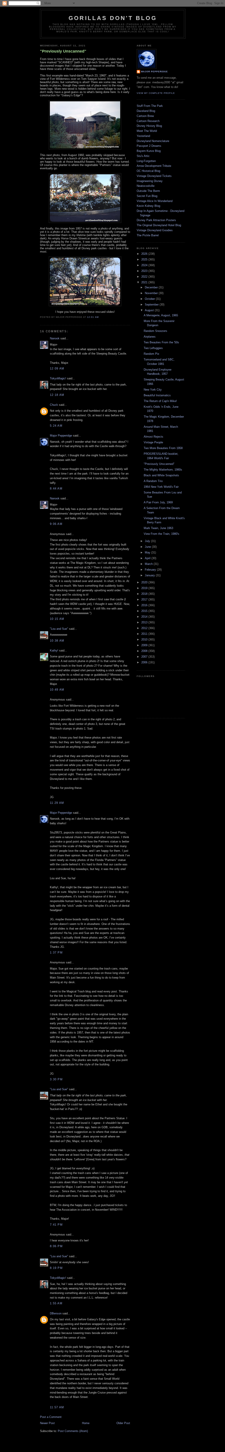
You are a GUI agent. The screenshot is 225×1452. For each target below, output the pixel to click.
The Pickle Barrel (148, 235)
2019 (144, 588)
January (150, 575)
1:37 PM (56, 952)
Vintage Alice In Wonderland (154, 201)
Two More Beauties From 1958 (163, 448)
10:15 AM (57, 618)
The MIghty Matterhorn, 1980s (163, 469)
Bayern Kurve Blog (149, 151)
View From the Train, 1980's (161, 533)
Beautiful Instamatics (157, 395)
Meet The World (147, 131)
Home (85, 1423)
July (148, 541)
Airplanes (150, 336)
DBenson (56, 1313)
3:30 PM (56, 1079)
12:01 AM (92, 317)
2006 (144, 662)
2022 (144, 276)
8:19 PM (56, 1268)
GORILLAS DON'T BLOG (113, 18)
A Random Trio (153, 481)
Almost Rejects (153, 436)
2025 (144, 259)
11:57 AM (57, 1407)
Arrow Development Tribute (154, 165)
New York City (153, 389)
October (150, 298)
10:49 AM (57, 689)
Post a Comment (51, 1417)
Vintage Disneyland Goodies (155, 230)
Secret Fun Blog (147, 196)
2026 (144, 253)
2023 (144, 271)
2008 (144, 651)
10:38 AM (57, 640)
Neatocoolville (145, 185)
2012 (144, 628)
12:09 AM (57, 368)
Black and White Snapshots (161, 475)
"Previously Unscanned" (63, 51)
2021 (144, 282)
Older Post (123, 1423)
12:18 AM (57, 395)
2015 (144, 611)
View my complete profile (156, 93)
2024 (144, 265)
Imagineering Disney (150, 181)
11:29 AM (57, 802)
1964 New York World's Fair (161, 486)
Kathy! (54, 650)
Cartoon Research (148, 121)
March (149, 564)
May (148, 552)
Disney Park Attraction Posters (156, 220)
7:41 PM (56, 1224)
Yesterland (143, 136)
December (152, 287)
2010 (144, 639)
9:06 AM (56, 524)
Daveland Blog (146, 111)
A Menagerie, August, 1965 (161, 315)
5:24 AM (56, 425)
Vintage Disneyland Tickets (154, 176)
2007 (144, 656)
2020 (144, 582)
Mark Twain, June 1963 (158, 528)
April (148, 558)
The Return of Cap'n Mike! (160, 401)
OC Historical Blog (148, 171)
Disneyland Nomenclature (153, 141)
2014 (144, 616)
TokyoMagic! (58, 378)
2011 (144, 633)
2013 (144, 622)
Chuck (54, 404)
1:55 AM (56, 1303)
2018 (144, 593)
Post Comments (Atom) (73, 1431)
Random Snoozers (155, 331)
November (152, 293)
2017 (144, 599)
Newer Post (47, 1423)
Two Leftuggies (153, 348)
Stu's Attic (143, 156)
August (150, 310)
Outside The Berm (148, 191)
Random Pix (151, 353)
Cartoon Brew (145, 116)
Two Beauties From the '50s (161, 342)
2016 (144, 605)
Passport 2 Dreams (149, 145)
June (148, 546)
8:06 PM (56, 1246)
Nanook (55, 338)
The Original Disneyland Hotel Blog (159, 225)
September (152, 304)
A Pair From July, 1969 (158, 502)
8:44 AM (56, 488)
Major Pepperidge (61, 435)
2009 (144, 645)
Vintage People (153, 442)
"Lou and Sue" (59, 628)
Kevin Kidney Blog (148, 205)
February (151, 569)
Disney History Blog (149, 125)
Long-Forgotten (146, 161)
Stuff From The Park (150, 105)
